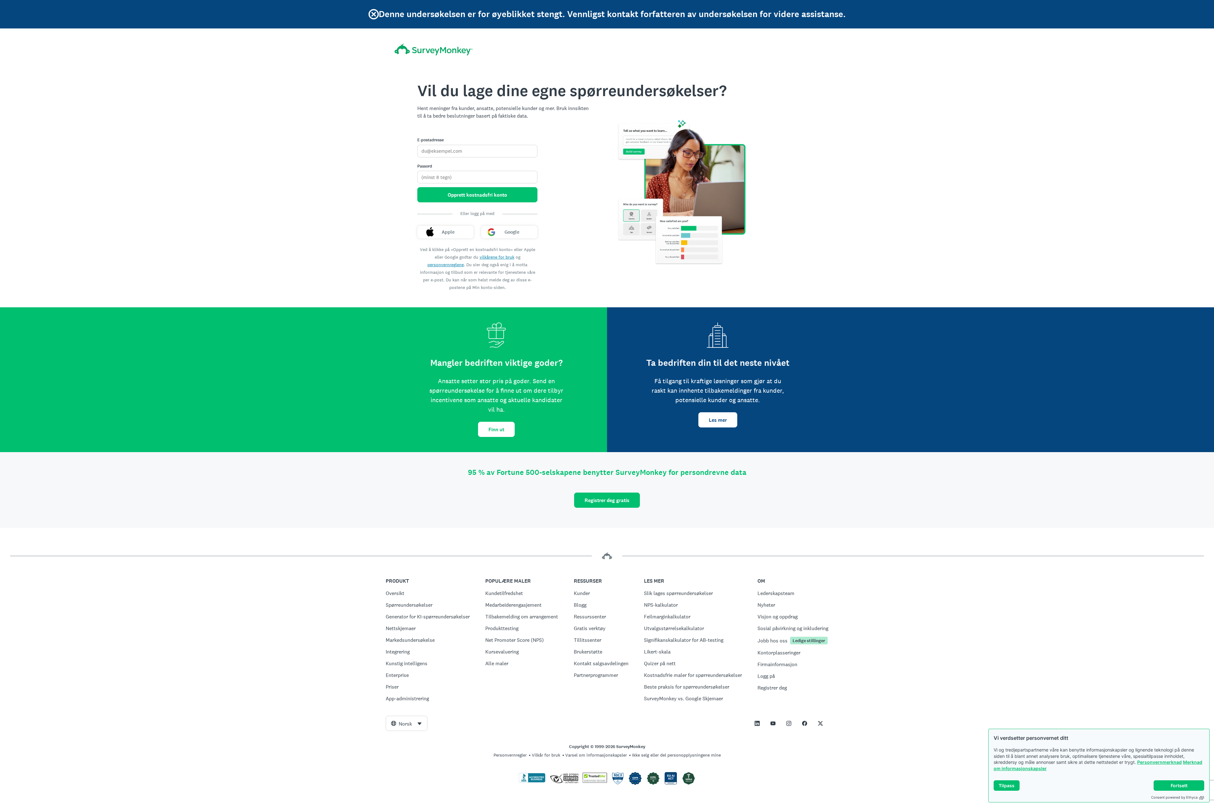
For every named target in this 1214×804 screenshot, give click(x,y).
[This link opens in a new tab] (757, 723)
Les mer (718, 420)
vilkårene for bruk (497, 257)
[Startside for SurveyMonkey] (434, 49)
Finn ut (496, 429)
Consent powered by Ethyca (1174, 797)
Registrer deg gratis (607, 500)
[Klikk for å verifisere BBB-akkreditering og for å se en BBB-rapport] (532, 781)
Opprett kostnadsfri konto (477, 195)
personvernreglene (445, 264)
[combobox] (406, 723)
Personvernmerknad (1159, 762)
